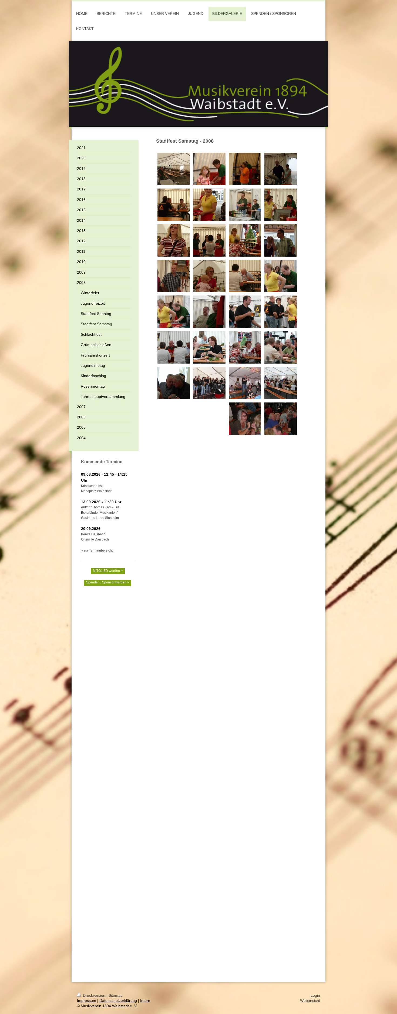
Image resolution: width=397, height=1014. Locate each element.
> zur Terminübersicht (97, 550)
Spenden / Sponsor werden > (107, 582)
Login (315, 995)
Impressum (86, 1000)
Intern (145, 1000)
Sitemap (116, 995)
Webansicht (310, 1000)
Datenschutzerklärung (118, 1000)
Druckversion (94, 995)
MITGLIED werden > (108, 571)
